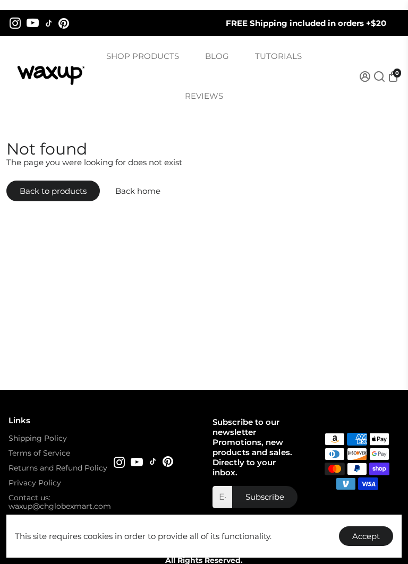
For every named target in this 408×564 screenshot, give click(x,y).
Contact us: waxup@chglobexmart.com (59, 501)
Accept (366, 536)
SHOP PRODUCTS (142, 56)
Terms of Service (39, 453)
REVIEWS (204, 96)
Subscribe (264, 497)
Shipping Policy (37, 438)
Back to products (53, 191)
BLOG (217, 56)
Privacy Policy (34, 482)
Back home (137, 191)
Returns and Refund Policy (57, 468)
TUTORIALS (278, 56)
